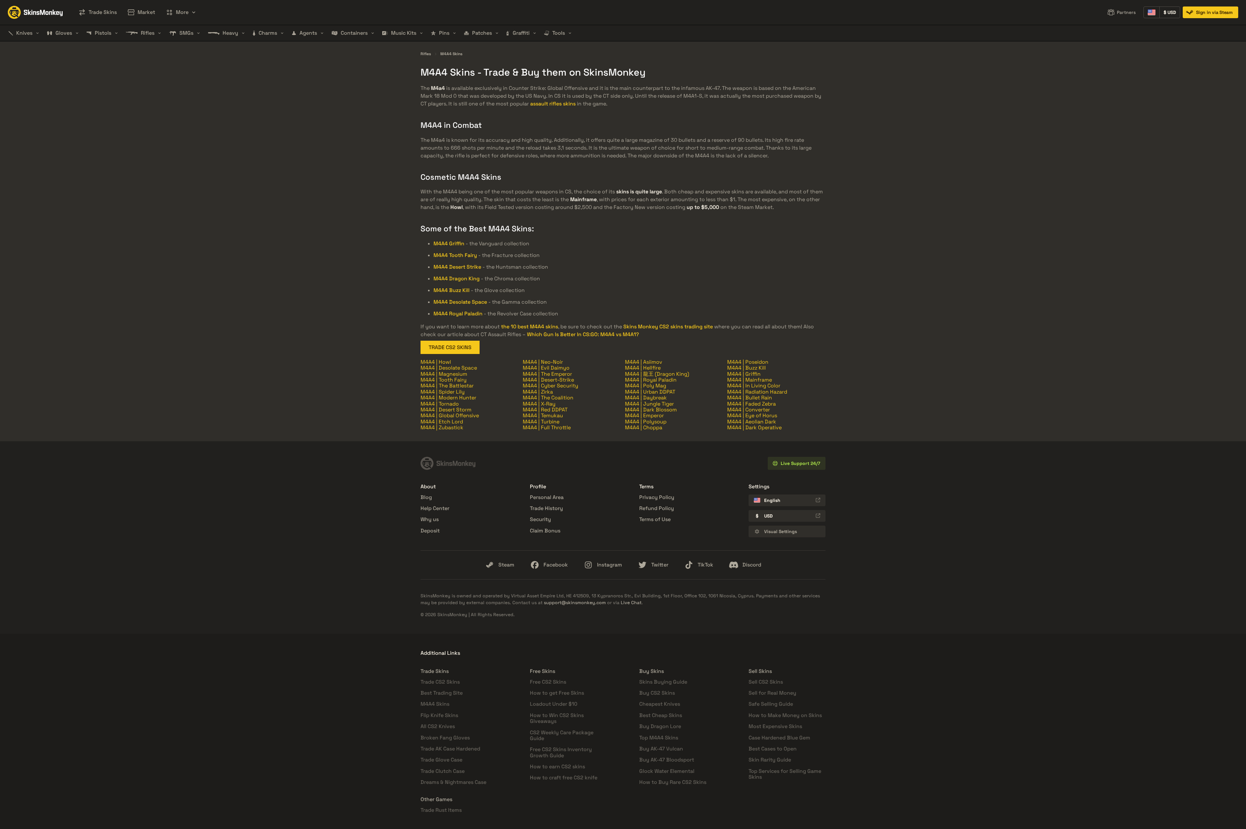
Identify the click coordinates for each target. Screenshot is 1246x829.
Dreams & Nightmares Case (453, 782)
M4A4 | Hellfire (643, 367)
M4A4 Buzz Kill (452, 290)
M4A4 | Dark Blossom (651, 409)
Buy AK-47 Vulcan (661, 748)
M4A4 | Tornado (440, 403)
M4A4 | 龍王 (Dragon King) (657, 374)
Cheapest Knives (659, 704)
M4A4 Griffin (449, 243)
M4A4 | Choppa (643, 427)
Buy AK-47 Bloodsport (666, 759)
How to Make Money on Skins (785, 715)
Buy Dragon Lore (660, 726)
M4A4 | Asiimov (643, 362)
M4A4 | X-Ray (539, 403)
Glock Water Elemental (666, 771)
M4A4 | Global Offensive (450, 415)
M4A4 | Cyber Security (550, 385)
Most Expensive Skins (775, 726)
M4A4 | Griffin (744, 374)
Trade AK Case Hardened (450, 748)
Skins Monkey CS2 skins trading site (668, 326)
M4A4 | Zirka (538, 391)
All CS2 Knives (438, 726)
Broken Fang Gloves (445, 737)
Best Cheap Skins (660, 715)
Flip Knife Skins (439, 715)
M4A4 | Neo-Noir (543, 362)
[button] (180, 12)
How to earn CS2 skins (557, 766)
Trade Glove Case (441, 759)
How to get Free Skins (557, 692)
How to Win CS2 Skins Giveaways (557, 718)
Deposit (430, 530)
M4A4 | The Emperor (547, 374)
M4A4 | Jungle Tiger (649, 403)
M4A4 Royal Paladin (458, 313)
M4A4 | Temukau (543, 415)
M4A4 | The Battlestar (447, 385)
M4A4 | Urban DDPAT (650, 391)
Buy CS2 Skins (657, 692)
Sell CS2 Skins (766, 681)
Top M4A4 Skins (658, 737)
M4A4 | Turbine (541, 421)
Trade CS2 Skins (440, 681)
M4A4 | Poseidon (747, 362)
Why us (430, 519)
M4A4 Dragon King (457, 278)
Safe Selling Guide (771, 704)
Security (540, 519)
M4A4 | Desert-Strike (548, 379)
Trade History (546, 508)
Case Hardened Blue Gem (779, 737)
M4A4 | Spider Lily (443, 391)
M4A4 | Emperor (644, 415)
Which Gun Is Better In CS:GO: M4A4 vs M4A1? (583, 334)
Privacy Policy (656, 497)
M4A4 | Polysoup (645, 421)
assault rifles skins (553, 103)
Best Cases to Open (773, 748)
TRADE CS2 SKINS (450, 347)
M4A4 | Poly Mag (645, 385)
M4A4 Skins (451, 54)
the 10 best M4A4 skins (529, 326)
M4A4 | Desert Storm (446, 409)
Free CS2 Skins (548, 681)
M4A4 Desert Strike (457, 266)
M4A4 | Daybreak (646, 397)
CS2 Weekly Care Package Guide (561, 735)
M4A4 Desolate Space (460, 302)
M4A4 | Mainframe (749, 379)
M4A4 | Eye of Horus (752, 415)
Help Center (435, 508)
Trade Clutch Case (443, 771)
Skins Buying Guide (663, 681)
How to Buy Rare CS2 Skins (672, 782)
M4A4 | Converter (748, 409)
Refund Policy (656, 508)
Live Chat (631, 602)
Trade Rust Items (441, 810)
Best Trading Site (442, 692)
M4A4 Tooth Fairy (455, 255)
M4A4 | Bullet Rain (749, 397)
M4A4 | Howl (436, 362)
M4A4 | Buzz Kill (746, 367)
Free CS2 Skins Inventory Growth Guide (561, 752)
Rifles (426, 54)
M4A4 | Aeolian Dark (751, 421)
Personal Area (547, 497)
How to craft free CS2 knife (563, 777)
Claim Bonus (545, 530)
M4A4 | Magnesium (444, 374)
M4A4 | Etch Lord (442, 421)
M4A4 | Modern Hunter (448, 397)
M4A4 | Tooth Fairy (444, 379)
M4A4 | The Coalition (548, 397)
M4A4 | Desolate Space (449, 367)
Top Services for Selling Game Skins (785, 774)
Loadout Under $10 (553, 704)
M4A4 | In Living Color (753, 385)
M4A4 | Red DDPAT (545, 409)
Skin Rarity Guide (770, 759)
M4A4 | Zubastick (442, 427)
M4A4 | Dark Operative (754, 427)
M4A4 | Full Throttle (547, 427)
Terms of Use (655, 519)
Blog (426, 497)
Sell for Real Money (772, 692)
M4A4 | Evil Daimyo (546, 367)
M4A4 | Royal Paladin (651, 379)
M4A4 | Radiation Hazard (757, 391)
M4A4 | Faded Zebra (751, 403)
